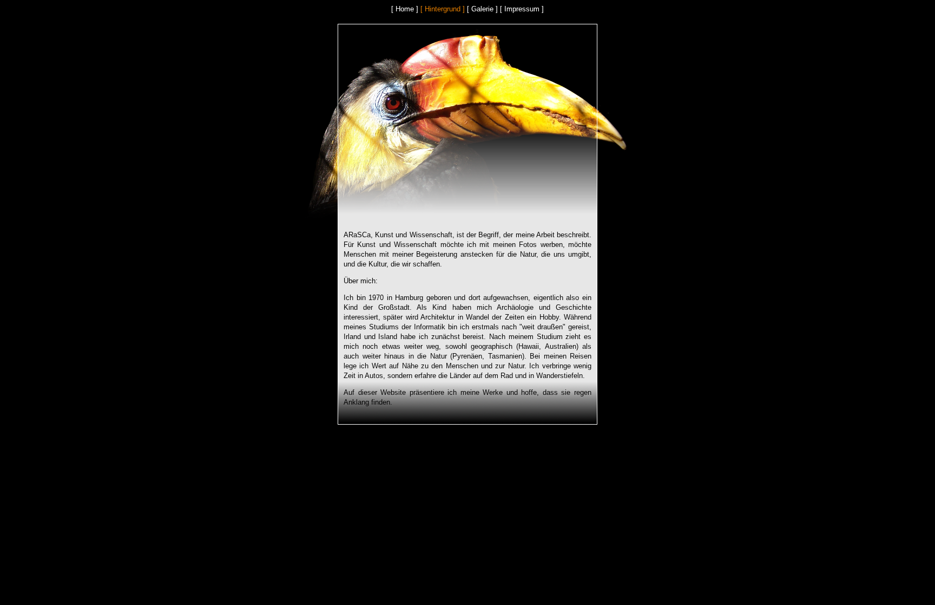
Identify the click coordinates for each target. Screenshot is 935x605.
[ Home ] (404, 9)
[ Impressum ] (522, 9)
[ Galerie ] (482, 9)
